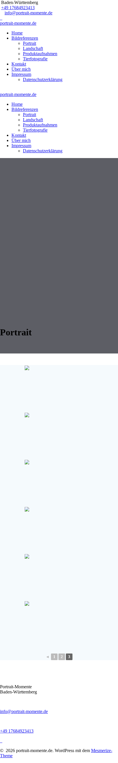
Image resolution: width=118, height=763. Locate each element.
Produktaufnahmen (40, 53)
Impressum (21, 74)
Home (17, 32)
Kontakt (18, 63)
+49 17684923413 (18, 7)
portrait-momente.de (18, 23)
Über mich (21, 69)
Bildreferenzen (24, 38)
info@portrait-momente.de (28, 12)
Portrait (29, 43)
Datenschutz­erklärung (42, 79)
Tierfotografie (35, 58)
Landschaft (33, 48)
